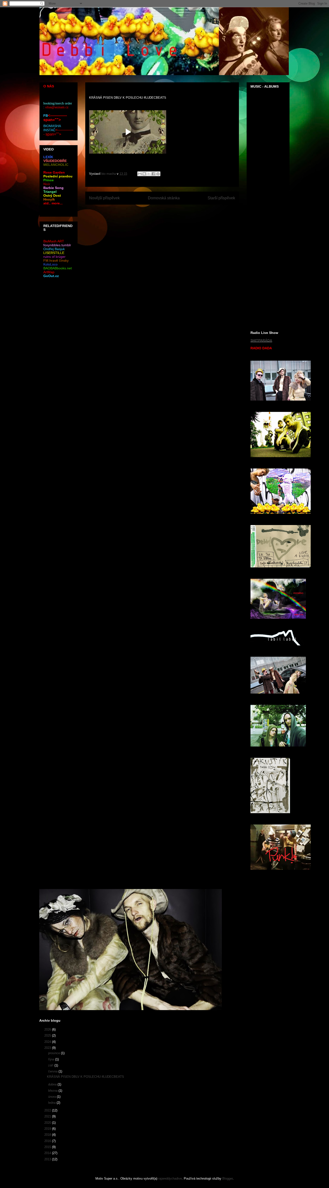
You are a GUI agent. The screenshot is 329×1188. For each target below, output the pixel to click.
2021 (48, 1116)
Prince (48, 180)
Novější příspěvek (104, 198)
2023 (48, 1048)
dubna (53, 1084)
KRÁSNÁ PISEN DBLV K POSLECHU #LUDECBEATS (85, 1076)
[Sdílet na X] (148, 173)
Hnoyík (49, 199)
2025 (48, 1035)
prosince (54, 1053)
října (51, 1059)
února (52, 1096)
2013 (48, 1159)
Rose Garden (54, 172)
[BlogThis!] (144, 173)
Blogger (227, 1178)
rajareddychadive (170, 1178)
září (51, 1065)
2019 (48, 1128)
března (53, 1090)
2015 (48, 1147)
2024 (48, 1042)
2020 (48, 1122)
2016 (48, 1141)
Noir (46, 184)
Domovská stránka (164, 198)
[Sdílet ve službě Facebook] (153, 173)
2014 (48, 1153)
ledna (52, 1102)
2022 (48, 1110)
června (53, 1071)
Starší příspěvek (221, 198)
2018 (48, 1134)
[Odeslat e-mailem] (139, 173)
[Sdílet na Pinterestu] (158, 173)
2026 (48, 1029)
